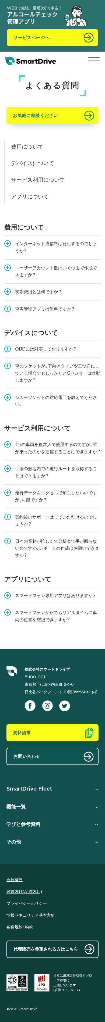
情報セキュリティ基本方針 (30, 915)
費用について (27, 147)
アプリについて (30, 196)
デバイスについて (32, 163)
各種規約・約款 (19, 927)
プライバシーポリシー (26, 904)
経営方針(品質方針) (24, 892)
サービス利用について (38, 180)
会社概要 (14, 880)
